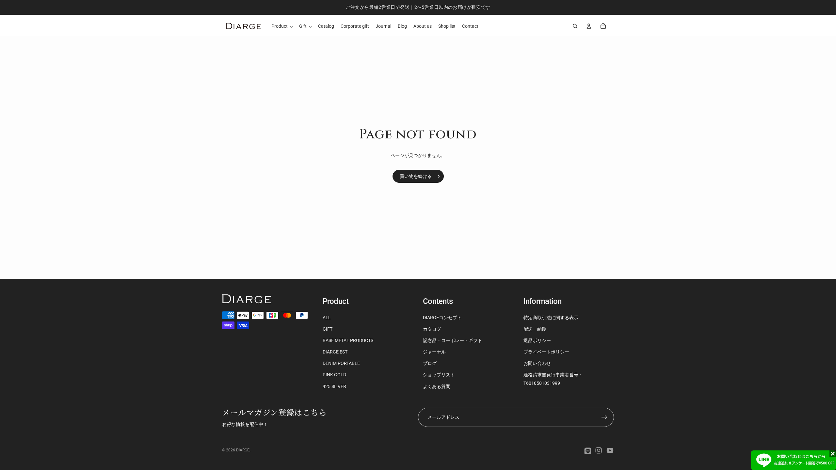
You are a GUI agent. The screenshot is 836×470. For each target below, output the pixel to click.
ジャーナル (434, 351)
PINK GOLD (334, 374)
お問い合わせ (537, 363)
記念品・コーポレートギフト (452, 340)
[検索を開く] (575, 26)
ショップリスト (439, 374)
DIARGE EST (335, 351)
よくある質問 (436, 386)
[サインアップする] (604, 417)
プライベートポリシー (546, 351)
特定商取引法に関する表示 (550, 317)
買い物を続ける (416, 176)
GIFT (327, 329)
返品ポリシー (537, 340)
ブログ (430, 363)
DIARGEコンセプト (442, 317)
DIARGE (242, 450)
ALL (327, 317)
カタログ (432, 329)
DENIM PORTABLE (341, 363)
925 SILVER (334, 386)
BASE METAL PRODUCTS (348, 340)
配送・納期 (534, 329)
